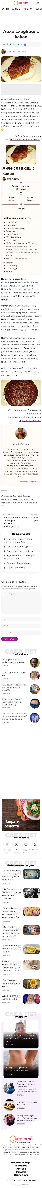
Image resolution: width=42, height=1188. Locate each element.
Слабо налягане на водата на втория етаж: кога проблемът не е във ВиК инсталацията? (27, 1086)
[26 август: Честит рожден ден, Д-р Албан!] (35, 663)
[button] (4, 3)
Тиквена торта (16, 567)
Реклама (21, 1172)
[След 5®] (21, 3)
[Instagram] (25, 847)
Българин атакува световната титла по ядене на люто (27, 1118)
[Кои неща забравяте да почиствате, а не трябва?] (35, 689)
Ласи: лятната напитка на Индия (11, 948)
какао (31, 499)
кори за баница (7, 503)
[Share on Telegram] (21, 44)
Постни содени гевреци (20, 551)
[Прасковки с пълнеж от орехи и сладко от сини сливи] (31, 911)
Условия (21, 1169)
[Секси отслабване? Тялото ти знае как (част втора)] (35, 704)
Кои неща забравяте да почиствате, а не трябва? (14, 687)
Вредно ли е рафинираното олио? (11, 983)
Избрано (21, 1016)
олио (35, 503)
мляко (29, 503)
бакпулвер (17, 496)
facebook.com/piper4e (29, 482)
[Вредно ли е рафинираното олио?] (31, 984)
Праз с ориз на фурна (18, 546)
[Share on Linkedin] (17, 44)
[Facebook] (6, 847)
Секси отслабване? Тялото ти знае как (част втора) (12, 702)
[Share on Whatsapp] (14, 44)
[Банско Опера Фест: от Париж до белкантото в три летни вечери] (35, 718)
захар (25, 499)
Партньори (21, 1175)
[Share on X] (10, 44)
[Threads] (35, 847)
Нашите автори (21, 1162)
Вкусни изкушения (9, 499)
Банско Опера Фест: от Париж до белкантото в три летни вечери (14, 716)
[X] (16, 847)
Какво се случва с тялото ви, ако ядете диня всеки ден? (20, 1038)
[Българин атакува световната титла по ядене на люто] (9, 1120)
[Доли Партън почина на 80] (35, 676)
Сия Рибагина (12, 51)
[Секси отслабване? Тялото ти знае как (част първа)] (31, 965)
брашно (26, 496)
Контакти (21, 1165)
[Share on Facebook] (7, 44)
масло (23, 503)
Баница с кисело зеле (18, 563)
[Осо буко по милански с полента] (9, 1105)
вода (20, 499)
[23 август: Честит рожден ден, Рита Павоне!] (31, 893)
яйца (3, 506)
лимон (17, 503)
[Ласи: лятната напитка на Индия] (31, 949)
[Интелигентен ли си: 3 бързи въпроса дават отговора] (31, 874)
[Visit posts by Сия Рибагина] (3, 51)
